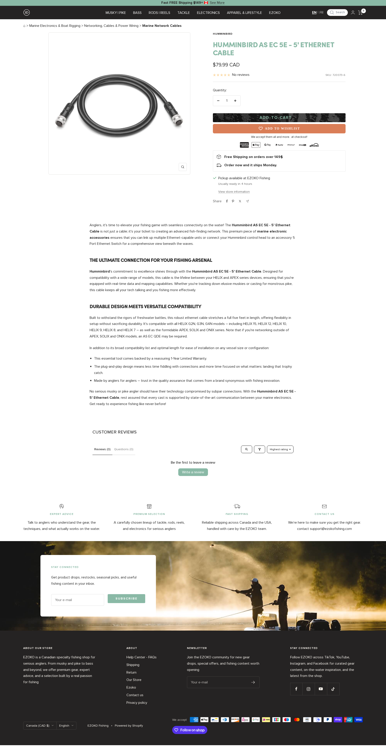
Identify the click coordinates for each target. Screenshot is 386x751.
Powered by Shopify (129, 726)
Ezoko (131, 687)
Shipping (132, 665)
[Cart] (360, 12)
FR (321, 12)
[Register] (253, 682)
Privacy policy (136, 702)
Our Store (133, 680)
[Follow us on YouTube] (321, 689)
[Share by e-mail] (247, 201)
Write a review (193, 472)
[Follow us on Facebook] (296, 689)
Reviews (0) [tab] (102, 449)
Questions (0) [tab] (123, 449)
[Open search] (246, 449)
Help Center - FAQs (141, 657)
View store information (234, 192)
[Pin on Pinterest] (233, 201)
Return (131, 672)
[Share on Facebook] (227, 201)
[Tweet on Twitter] (240, 201)
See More (217, 3)
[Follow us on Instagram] (308, 689)
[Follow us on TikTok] (333, 689)
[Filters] (259, 449)
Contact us (134, 695)
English (64, 726)
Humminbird (223, 34)
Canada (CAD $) (37, 726)
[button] (337, 12)
